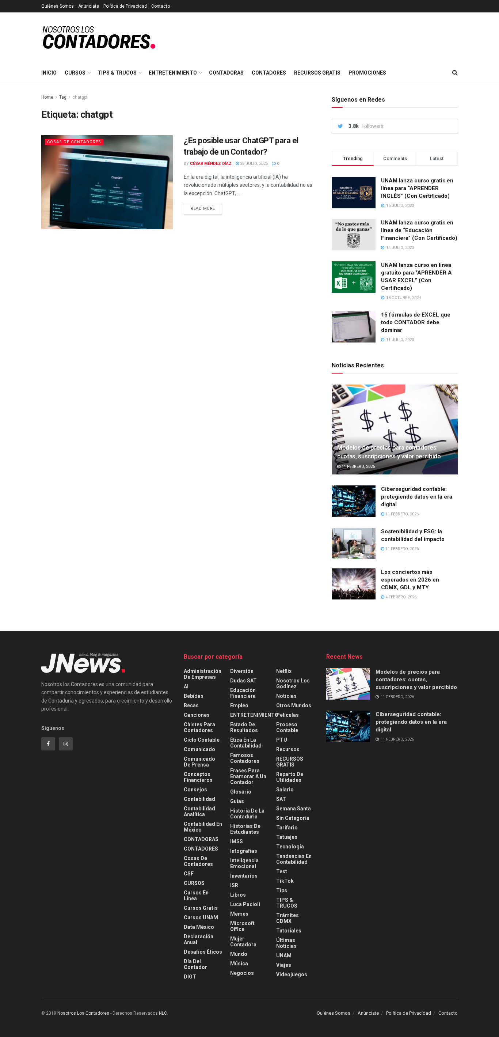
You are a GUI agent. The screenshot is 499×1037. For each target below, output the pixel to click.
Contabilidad (199, 799)
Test (281, 871)
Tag (62, 97)
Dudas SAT (243, 681)
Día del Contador (195, 964)
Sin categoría (292, 818)
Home (47, 97)
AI (186, 686)
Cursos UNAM (201, 917)
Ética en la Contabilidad (246, 743)
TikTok (285, 881)
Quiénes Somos (57, 6)
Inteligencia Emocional (244, 863)
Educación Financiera (243, 693)
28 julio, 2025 (253, 163)
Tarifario (287, 827)
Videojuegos (291, 974)
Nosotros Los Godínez (293, 683)
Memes (239, 914)
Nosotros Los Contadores (83, 1013)
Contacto (160, 6)
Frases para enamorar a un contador (248, 776)
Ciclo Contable (202, 740)
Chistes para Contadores (199, 727)
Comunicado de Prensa (199, 762)
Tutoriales (288, 931)
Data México (199, 927)
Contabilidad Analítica (199, 811)
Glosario (240, 792)
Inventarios (244, 876)
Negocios (242, 973)
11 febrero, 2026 (357, 466)
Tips (281, 890)
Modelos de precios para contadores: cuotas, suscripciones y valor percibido (416, 679)
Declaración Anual (198, 939)
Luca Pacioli (245, 904)
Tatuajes (286, 837)
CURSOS (75, 73)
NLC (162, 1013)
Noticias (286, 696)
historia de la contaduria (247, 814)
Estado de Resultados (244, 727)
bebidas (193, 696)
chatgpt (80, 97)
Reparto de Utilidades (289, 777)
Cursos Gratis (201, 908)
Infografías (243, 851)
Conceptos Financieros (198, 777)
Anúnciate (88, 6)
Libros (238, 895)
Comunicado (199, 749)
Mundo (238, 954)
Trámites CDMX (287, 918)
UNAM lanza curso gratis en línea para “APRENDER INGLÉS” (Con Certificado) (417, 188)
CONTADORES (269, 73)
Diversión (242, 671)
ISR (234, 885)
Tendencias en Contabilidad (294, 859)
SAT (281, 799)
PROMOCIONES (367, 73)
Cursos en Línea (196, 895)
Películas (287, 715)
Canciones (197, 715)
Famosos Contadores (244, 758)
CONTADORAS (226, 73)
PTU (281, 740)
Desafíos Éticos (203, 952)
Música (239, 963)
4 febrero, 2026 (400, 597)
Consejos (195, 789)
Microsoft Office (242, 926)
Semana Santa (293, 808)
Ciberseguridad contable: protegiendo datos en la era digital (416, 497)
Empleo (239, 705)
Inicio (49, 73)
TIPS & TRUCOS (117, 73)
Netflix (284, 671)
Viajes (283, 965)
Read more (203, 208)
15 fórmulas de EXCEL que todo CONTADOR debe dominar (415, 322)
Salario (285, 789)
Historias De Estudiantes (245, 829)
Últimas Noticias (286, 943)
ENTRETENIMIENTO (173, 73)
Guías (237, 801)
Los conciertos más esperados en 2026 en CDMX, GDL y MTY (410, 580)
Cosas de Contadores (74, 142)
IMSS (236, 841)
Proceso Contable (287, 727)
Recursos (288, 749)
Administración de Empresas (202, 674)
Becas (191, 705)
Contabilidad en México (203, 827)
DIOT (190, 977)
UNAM (284, 955)
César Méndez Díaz (211, 163)
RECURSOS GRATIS (317, 73)
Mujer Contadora (243, 941)
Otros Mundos (293, 705)
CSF (189, 874)
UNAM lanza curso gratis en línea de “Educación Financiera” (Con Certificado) (419, 230)
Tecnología (290, 846)
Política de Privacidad (125, 6)
